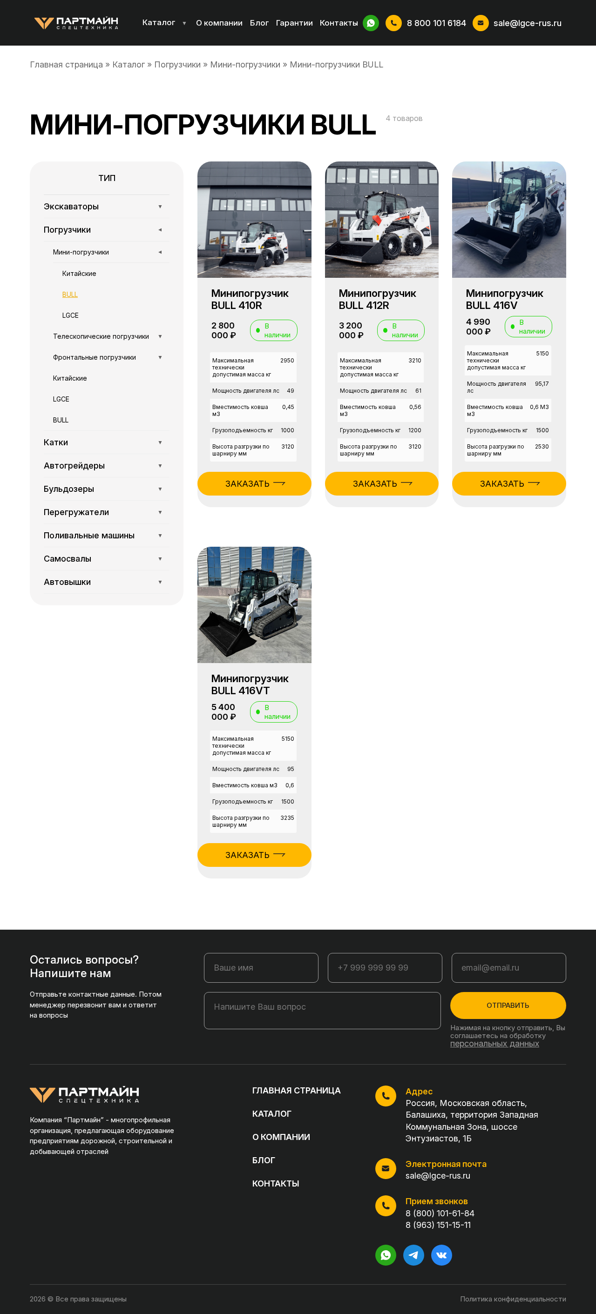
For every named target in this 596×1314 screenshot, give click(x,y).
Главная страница (66, 64)
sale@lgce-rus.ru (528, 23)
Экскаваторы (103, 206)
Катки (103, 442)
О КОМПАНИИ (281, 1137)
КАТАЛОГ (271, 1114)
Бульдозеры (103, 489)
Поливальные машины (103, 535)
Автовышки (103, 582)
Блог (259, 22)
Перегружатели (103, 512)
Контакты (339, 22)
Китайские (79, 273)
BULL (70, 294)
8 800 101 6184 (436, 23)
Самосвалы (103, 558)
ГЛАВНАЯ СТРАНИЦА (296, 1090)
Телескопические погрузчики (108, 336)
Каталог (164, 22)
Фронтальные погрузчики (108, 357)
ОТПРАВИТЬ (508, 1005)
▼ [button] (184, 23)
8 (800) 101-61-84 (440, 1213)
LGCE (70, 315)
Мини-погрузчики (245, 64)
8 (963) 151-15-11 (438, 1225)
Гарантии (294, 22)
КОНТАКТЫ (275, 1183)
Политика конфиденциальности (513, 1298)
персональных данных (494, 1043)
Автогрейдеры (103, 465)
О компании (219, 22)
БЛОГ (263, 1160)
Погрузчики (177, 64)
